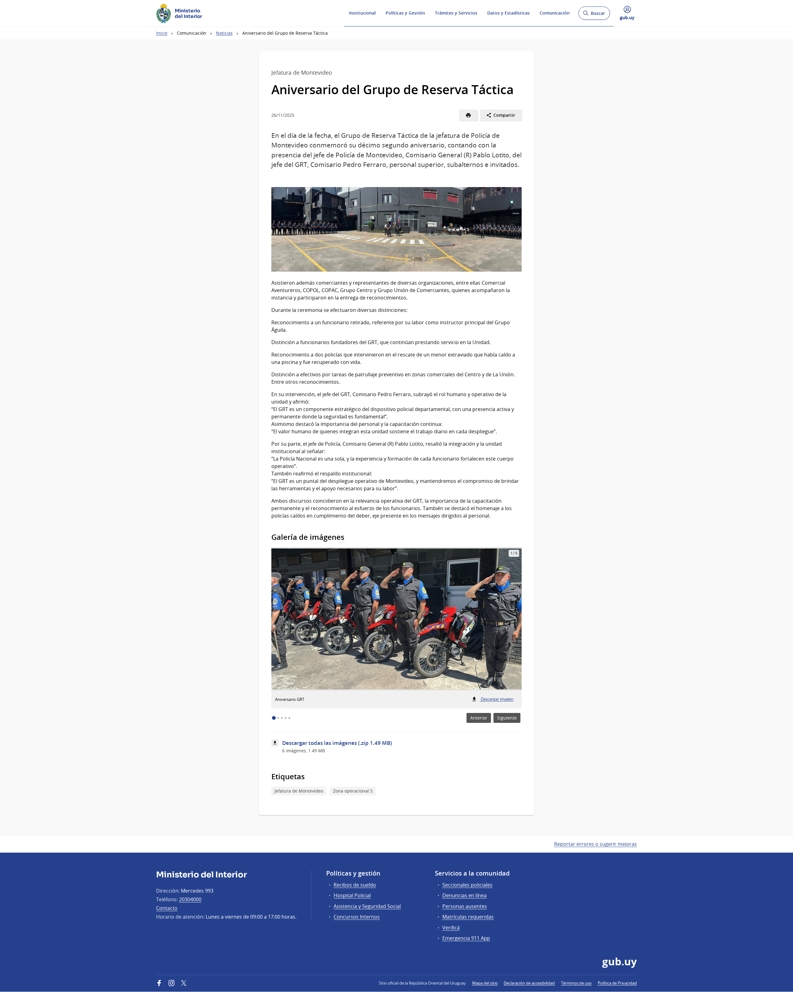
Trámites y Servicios (456, 13)
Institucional (362, 13)
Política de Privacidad (617, 983)
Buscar (594, 15)
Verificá (451, 927)
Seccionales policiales (467, 884)
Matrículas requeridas (468, 916)
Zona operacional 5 (353, 791)
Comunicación (555, 13)
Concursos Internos (357, 916)
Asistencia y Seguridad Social (367, 906)
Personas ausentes (464, 906)
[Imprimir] (468, 115)
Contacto (166, 908)
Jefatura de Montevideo (298, 791)
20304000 (190, 899)
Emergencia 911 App (466, 938)
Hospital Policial (352, 895)
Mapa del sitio (485, 983)
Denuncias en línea (464, 895)
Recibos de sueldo (355, 884)
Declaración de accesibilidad (529, 983)
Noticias (224, 33)
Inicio (161, 33)
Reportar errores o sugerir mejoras (595, 844)
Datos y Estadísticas (508, 13)
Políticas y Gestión (405, 13)
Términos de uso (576, 983)
